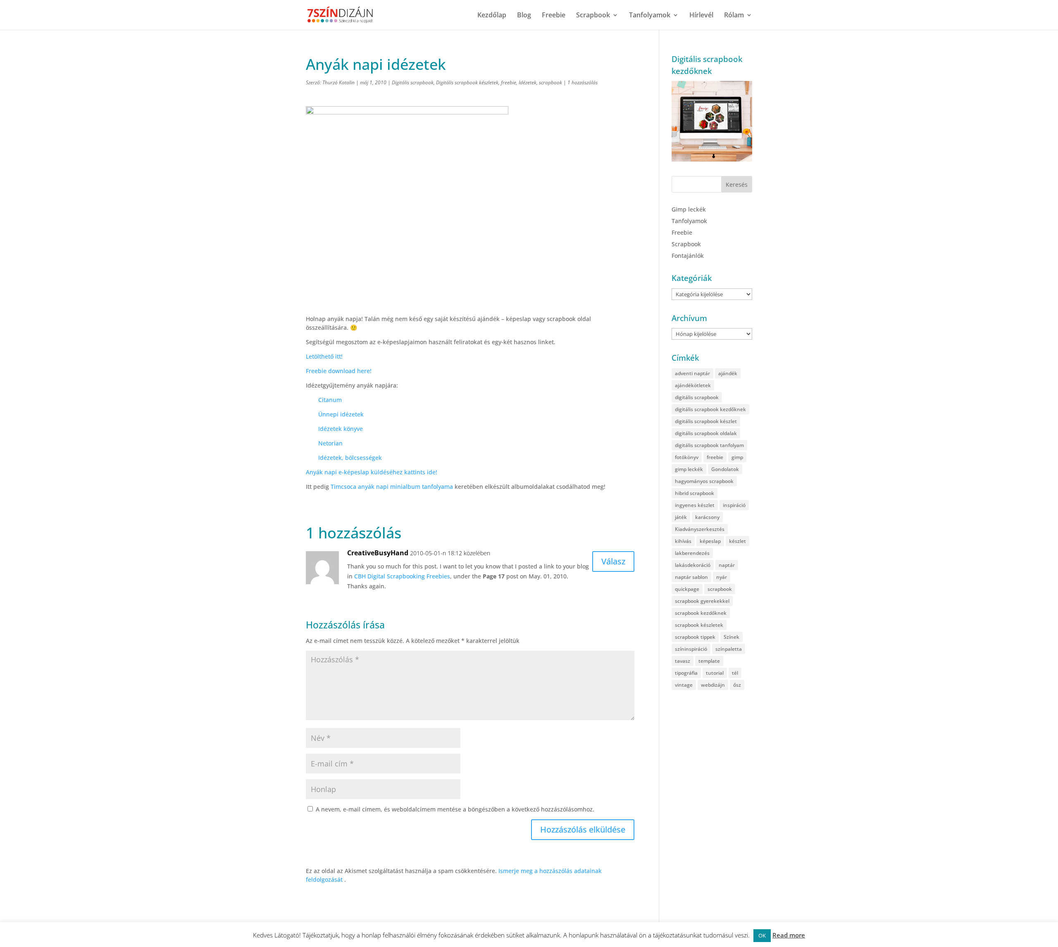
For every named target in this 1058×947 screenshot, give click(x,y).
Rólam (734, 15)
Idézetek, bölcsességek (350, 458)
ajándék (727, 373)
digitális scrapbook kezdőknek (710, 409)
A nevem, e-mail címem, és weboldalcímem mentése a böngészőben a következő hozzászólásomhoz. (455, 809)
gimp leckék (689, 469)
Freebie (553, 15)
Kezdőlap (491, 15)
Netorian (330, 443)
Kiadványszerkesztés (699, 529)
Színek (731, 636)
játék (681, 517)
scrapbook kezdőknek (701, 612)
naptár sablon (691, 577)
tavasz (682, 660)
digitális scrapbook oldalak (706, 433)
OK (762, 935)
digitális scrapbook (697, 397)
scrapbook (550, 82)
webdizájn (713, 684)
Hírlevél (701, 15)
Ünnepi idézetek (341, 414)
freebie (508, 82)
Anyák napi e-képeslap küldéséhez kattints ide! (371, 472)
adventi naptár (692, 373)
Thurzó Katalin (338, 82)
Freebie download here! (339, 371)
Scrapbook (593, 15)
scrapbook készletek (699, 624)
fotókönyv (686, 457)
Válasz (613, 561)
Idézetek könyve (340, 429)
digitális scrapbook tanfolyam (709, 445)
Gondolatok (725, 469)
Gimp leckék (689, 209)
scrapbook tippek (695, 636)
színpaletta (728, 648)
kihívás (683, 541)
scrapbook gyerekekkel (702, 600)
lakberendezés (692, 553)
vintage (684, 684)
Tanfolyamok (649, 15)
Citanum (330, 400)
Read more (788, 935)
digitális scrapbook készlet (706, 421)
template (709, 660)
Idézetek (527, 82)
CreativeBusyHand (377, 552)
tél (735, 672)
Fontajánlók (688, 255)
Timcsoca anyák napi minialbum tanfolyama (392, 486)
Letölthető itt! (324, 356)
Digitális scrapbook (413, 82)
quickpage (687, 588)
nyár (721, 577)
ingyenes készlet (695, 505)
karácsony (707, 517)
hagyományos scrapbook (704, 481)
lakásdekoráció (692, 565)
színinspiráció (691, 648)
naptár (727, 565)
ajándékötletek (693, 385)
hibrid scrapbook (694, 493)
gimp (737, 457)
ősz (737, 684)
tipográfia (686, 672)
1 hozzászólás (582, 82)
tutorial (715, 672)
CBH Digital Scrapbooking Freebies (402, 576)
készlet (737, 541)
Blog (524, 15)
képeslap (710, 541)
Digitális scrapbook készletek (467, 82)
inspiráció (734, 505)
